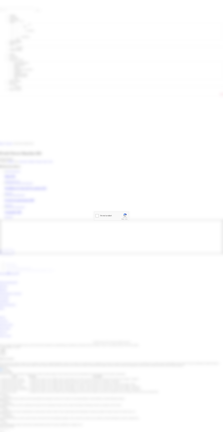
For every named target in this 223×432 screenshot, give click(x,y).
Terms (126, 219)
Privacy (122, 219)
